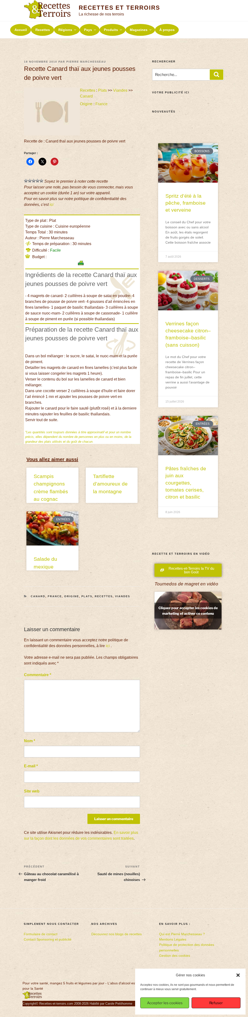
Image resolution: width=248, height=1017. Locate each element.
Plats (102, 90)
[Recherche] (216, 74)
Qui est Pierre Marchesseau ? (182, 934)
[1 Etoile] (26, 181)
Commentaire (37, 675)
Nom (29, 741)
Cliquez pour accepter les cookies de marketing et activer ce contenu (188, 610)
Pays (88, 30)
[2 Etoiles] (30, 181)
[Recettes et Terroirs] (32, 998)
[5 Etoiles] (41, 181)
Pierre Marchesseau (86, 61)
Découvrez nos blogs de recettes (116, 934)
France (101, 104)
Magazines (138, 30)
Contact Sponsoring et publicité (47, 939)
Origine (86, 104)
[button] (238, 975)
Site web (31, 791)
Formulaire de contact (40, 934)
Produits (111, 30)
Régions (65, 30)
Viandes (120, 90)
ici (52, 204)
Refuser (216, 1003)
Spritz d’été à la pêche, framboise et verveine (185, 203)
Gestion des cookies (174, 955)
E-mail (31, 766)
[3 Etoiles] (34, 181)
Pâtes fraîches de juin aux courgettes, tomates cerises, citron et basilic (185, 483)
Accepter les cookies (165, 1003)
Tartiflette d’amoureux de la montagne (110, 483)
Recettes (42, 30)
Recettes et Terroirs (119, 7)
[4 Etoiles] (37, 181)
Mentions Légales (172, 939)
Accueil (21, 30)
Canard (86, 96)
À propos (167, 30)
